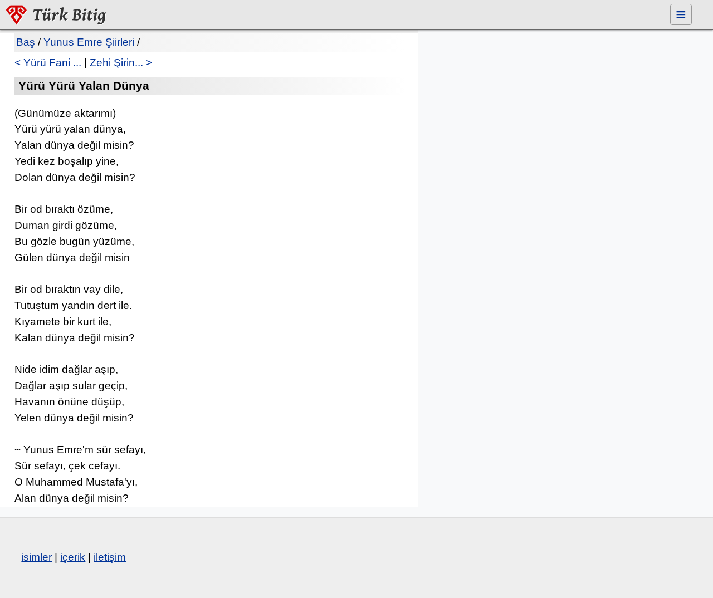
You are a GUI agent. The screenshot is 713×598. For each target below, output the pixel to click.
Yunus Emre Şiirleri (88, 42)
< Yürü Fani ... (47, 62)
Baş (25, 42)
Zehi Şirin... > (121, 62)
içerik (72, 557)
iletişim (110, 557)
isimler (36, 557)
